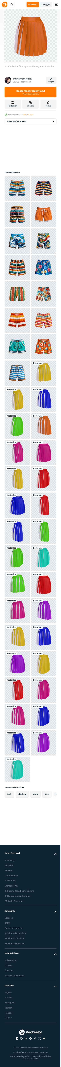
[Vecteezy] (4, 4)
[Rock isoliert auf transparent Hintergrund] (17, 584)
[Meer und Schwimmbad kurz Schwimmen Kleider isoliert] (17, 188)
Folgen (51, 82)
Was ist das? (28, 114)
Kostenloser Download (30, 92)
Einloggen (46, 4)
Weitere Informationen (17, 121)
